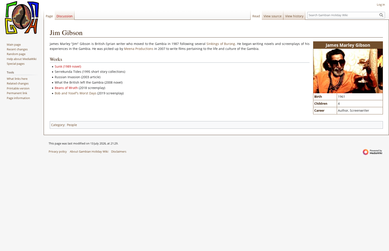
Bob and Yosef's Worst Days (75, 93)
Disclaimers (118, 151)
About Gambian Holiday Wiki (89, 151)
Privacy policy (58, 151)
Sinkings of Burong (220, 44)
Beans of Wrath (66, 88)
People (72, 125)
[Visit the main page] (22, 18)
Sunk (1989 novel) (68, 66)
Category (57, 125)
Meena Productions (138, 49)
